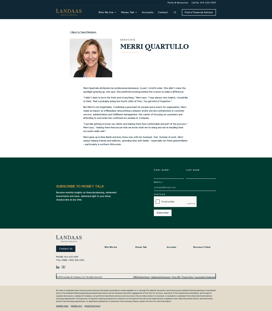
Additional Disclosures (160, 277)
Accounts (147, 12)
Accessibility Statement (205, 277)
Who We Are (105, 12)
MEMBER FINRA (62, 306)
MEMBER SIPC (76, 306)
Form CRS (176, 277)
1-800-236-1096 (76, 260)
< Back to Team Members (83, 32)
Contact (163, 12)
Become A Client (202, 247)
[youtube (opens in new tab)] (63, 267)
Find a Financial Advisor (199, 12)
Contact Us (66, 248)
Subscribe (163, 212)
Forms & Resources (178, 2)
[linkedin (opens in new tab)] (58, 267)
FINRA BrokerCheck (141, 277)
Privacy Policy (187, 277)
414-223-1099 (71, 257)
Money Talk (127, 12)
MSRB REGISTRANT (93, 306)
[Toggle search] (175, 12)
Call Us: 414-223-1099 (204, 2)
